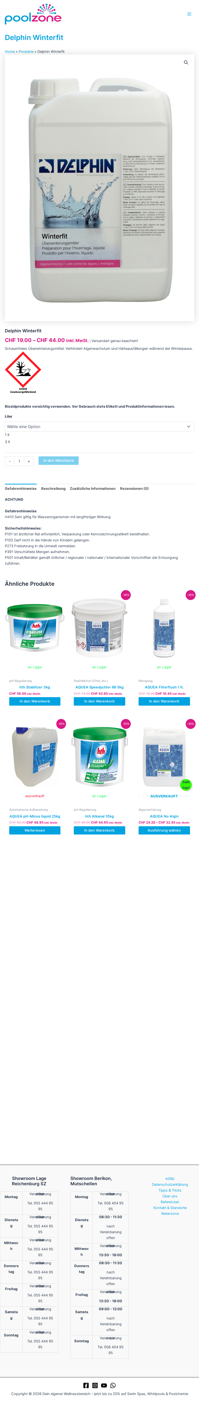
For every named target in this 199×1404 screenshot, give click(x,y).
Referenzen (170, 1202)
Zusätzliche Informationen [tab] (93, 488)
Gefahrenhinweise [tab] (21, 488)
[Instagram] (95, 1385)
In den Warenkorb (58, 460)
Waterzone (170, 1213)
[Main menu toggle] (189, 14)
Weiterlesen (35, 830)
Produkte (26, 51)
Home (10, 51)
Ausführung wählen (164, 830)
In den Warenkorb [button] (35, 701)
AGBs (169, 1179)
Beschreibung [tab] (53, 488)
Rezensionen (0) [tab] (134, 488)
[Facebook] (86, 1385)
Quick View (35, 672)
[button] (186, 62)
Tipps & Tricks (170, 1190)
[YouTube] (104, 1385)
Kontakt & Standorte (170, 1208)
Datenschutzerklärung (170, 1184)
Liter (8, 416)
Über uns (169, 1196)
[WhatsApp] (113, 1385)
